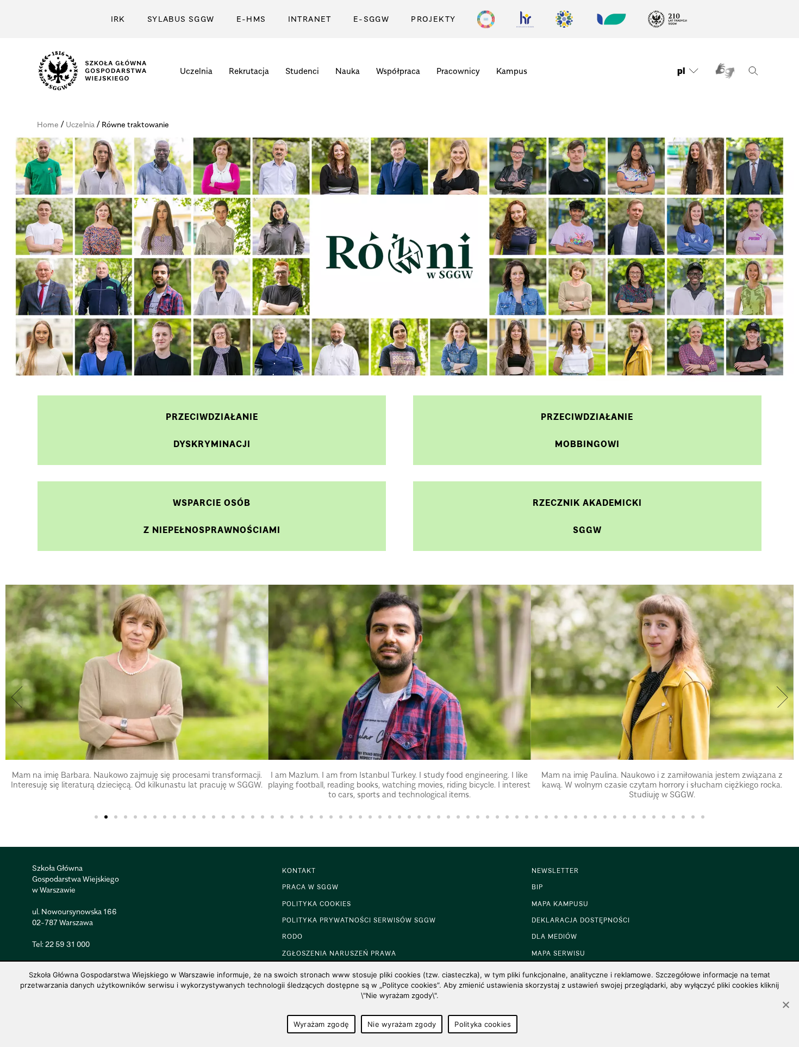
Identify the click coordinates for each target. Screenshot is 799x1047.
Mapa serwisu (558, 953)
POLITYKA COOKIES (316, 904)
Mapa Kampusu (560, 904)
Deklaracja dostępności (581, 920)
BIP (537, 887)
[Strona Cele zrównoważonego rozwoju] (486, 19)
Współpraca (398, 71)
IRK (118, 18)
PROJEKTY (433, 18)
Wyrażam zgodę (321, 1024)
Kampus (511, 71)
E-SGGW (371, 18)
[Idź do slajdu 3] (115, 817)
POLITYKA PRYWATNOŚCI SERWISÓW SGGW (359, 920)
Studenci (302, 71)
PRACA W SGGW (310, 887)
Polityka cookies (482, 1024)
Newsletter (555, 870)
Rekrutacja (249, 71)
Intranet (310, 18)
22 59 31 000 (67, 944)
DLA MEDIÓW (554, 936)
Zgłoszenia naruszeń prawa (339, 953)
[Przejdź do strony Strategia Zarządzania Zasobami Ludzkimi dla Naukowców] (525, 19)
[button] (17, 697)
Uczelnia (196, 71)
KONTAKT (299, 870)
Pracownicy (458, 71)
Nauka (347, 71)
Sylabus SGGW (181, 18)
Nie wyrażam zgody (401, 1024)
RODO (292, 936)
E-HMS (251, 18)
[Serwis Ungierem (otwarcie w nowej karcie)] (610, 19)
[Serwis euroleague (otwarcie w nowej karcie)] (564, 19)
